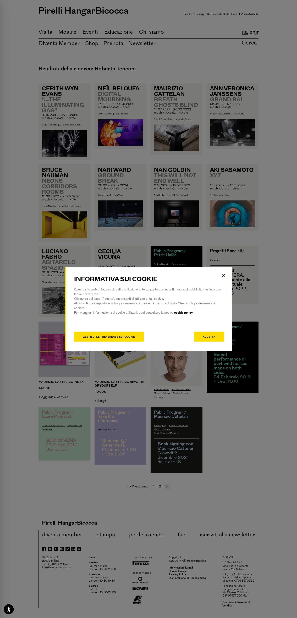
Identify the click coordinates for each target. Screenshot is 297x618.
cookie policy (183, 312)
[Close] (223, 275)
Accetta (209, 336)
